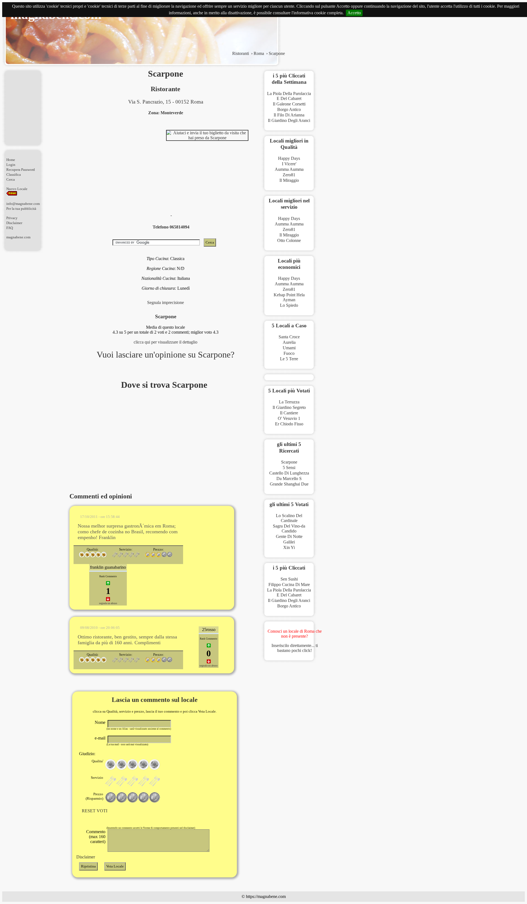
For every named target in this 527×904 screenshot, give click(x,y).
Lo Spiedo (289, 305)
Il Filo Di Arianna (289, 115)
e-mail (100, 738)
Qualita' (97, 761)
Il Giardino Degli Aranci (289, 120)
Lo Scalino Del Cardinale (289, 518)
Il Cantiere (289, 413)
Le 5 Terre (289, 358)
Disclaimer (14, 223)
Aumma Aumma (289, 169)
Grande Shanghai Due (289, 484)
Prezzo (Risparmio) (94, 796)
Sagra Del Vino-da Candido (289, 528)
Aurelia (289, 342)
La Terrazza (289, 402)
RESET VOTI (94, 810)
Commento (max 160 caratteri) (95, 836)
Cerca (10, 179)
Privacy (12, 218)
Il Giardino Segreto (289, 407)
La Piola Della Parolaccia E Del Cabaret (289, 96)
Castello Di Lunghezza (289, 473)
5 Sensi (289, 467)
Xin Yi (289, 547)
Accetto (354, 12)
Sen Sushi (289, 579)
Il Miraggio (289, 180)
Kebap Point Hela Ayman (289, 297)
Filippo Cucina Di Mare (289, 584)
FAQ (9, 228)
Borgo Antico (289, 109)
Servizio (97, 777)
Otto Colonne (289, 240)
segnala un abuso (108, 603)
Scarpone (289, 462)
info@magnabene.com (23, 204)
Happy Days (289, 158)
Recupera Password (20, 170)
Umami (289, 347)
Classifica (13, 174)
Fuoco (289, 353)
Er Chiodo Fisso (289, 424)
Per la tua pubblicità (21, 209)
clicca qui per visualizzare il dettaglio (165, 342)
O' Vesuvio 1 (289, 418)
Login (10, 165)
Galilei (289, 542)
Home (10, 160)
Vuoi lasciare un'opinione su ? (165, 354)
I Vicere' (289, 163)
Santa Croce (289, 336)
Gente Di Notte (289, 536)
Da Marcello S (289, 478)
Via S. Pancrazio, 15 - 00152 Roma (165, 102)
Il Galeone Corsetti (289, 104)
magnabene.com (18, 237)
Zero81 (289, 174)
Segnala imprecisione (165, 302)
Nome (100, 722)
